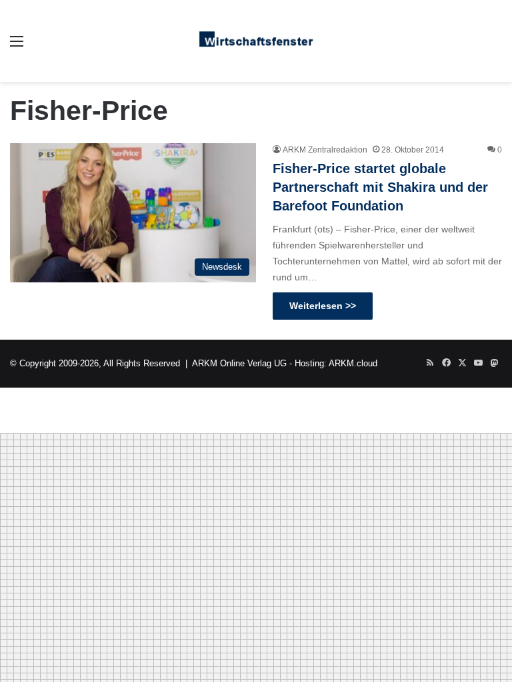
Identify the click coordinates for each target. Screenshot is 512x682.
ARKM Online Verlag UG (239, 363)
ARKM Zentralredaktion (325, 150)
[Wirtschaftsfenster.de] (256, 41)
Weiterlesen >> (322, 305)
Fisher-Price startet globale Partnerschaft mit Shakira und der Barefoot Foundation (380, 187)
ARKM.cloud (353, 363)
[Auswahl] (16, 46)
